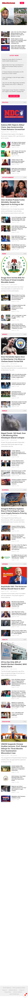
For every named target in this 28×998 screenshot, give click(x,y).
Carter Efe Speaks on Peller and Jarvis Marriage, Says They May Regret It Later (18, 219)
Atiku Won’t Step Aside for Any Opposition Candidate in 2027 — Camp (18, 170)
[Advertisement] (14, 820)
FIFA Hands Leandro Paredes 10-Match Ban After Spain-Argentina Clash (19, 403)
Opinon (5, 564)
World (4, 411)
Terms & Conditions (17, 992)
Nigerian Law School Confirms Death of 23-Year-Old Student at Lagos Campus (18, 788)
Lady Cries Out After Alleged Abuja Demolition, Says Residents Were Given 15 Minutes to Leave (18, 34)
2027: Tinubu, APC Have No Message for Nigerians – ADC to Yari (18, 152)
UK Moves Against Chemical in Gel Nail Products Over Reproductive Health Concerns (18, 482)
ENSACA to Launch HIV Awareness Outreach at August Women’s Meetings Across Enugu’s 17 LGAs (18, 705)
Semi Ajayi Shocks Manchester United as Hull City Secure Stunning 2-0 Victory (18, 394)
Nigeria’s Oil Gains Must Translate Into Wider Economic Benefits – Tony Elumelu (18, 537)
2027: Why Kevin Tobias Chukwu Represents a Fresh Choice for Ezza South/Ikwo (18, 613)
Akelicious (9, 987)
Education (6, 721)
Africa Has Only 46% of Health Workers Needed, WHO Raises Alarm (14, 664)
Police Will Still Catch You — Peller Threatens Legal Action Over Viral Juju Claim (18, 237)
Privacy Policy (8, 992)
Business (5, 490)
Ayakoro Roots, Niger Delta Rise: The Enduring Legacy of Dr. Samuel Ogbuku (19, 632)
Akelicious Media (21, 987)
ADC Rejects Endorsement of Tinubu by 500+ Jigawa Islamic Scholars (18, 144)
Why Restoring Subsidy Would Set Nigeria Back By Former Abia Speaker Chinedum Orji (18, 604)
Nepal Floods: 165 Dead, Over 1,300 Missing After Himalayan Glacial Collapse (13, 435)
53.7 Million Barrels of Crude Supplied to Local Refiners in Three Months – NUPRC (19, 556)
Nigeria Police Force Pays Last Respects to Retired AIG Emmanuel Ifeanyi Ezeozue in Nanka (13, 66)
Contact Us (21, 990)
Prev (2, 19)
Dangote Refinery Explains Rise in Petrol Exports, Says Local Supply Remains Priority (14, 510)
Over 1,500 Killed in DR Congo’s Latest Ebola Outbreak (17, 714)
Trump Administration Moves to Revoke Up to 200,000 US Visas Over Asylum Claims (17, 463)
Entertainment (8, 177)
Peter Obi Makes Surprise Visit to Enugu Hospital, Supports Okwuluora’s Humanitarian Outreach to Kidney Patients (18, 682)
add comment (13, 131)
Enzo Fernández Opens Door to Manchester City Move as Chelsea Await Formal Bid (13, 359)
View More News (14, 96)
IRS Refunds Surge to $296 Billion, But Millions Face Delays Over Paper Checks (18, 472)
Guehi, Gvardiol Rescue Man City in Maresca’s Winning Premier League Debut (18, 376)
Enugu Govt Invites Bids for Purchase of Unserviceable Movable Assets (11, 26)
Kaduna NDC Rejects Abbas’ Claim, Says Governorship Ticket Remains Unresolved (18, 47)
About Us (4, 990)
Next (25, 19)
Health (4, 639)
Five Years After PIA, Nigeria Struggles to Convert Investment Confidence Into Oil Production (19, 547)
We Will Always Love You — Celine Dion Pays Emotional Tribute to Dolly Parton (18, 246)
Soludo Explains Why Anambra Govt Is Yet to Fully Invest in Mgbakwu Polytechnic (17, 768)
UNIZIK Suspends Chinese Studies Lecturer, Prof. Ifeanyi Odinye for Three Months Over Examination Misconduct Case (14, 748)
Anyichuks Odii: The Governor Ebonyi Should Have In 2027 (14, 587)
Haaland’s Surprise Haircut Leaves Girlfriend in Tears (18, 383)
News (4, 254)
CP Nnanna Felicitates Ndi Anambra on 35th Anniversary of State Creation (18, 307)
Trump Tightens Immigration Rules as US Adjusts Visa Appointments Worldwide (18, 453)
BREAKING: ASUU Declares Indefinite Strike (18, 797)
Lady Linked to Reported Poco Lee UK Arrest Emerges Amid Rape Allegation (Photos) (19, 228)
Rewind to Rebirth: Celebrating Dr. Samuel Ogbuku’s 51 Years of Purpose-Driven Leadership (18, 622)
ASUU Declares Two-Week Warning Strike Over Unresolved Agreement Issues (18, 778)
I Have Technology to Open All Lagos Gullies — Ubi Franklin (18, 317)
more (25, 102)
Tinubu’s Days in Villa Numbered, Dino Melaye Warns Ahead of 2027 (17, 161)
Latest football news (14, 994)
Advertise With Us (13, 990)
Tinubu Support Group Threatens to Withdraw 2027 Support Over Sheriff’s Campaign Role (18, 41)
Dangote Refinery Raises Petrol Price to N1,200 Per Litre (18, 527)
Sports (4, 334)
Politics (5, 102)
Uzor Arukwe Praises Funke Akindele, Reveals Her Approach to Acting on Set (13, 202)
